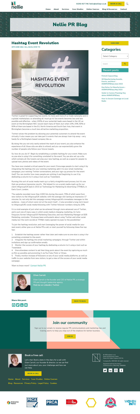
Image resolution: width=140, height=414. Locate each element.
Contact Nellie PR (38, 265)
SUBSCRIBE (115, 43)
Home (48, 9)
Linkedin (47, 285)
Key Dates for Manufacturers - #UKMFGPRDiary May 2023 (114, 88)
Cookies (53, 383)
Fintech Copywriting (109, 76)
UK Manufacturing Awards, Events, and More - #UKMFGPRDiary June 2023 (112, 81)
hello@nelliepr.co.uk (98, 4)
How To (36, 47)
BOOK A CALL (116, 4)
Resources (18, 383)
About (56, 9)
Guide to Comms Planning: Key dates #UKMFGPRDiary (114, 94)
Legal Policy (43, 383)
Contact (123, 9)
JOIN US (70, 336)
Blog (30, 47)
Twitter (55, 285)
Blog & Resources (109, 9)
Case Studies (77, 9)
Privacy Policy (30, 383)
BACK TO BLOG (80, 301)
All (26, 47)
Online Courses (92, 9)
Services (65, 9)
